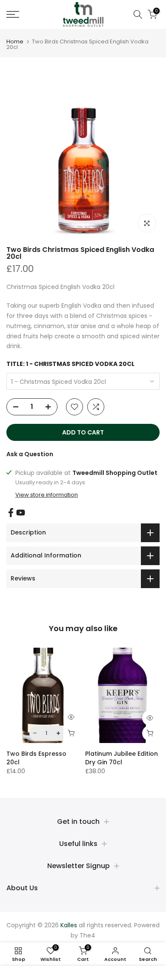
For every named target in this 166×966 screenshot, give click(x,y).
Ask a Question (29, 454)
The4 (87, 935)
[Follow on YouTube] (20, 512)
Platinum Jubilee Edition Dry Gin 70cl (121, 757)
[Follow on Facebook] (10, 512)
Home (14, 41)
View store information (46, 495)
